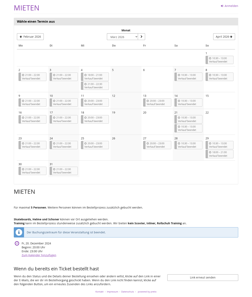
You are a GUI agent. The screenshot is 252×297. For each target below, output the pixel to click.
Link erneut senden (203, 277)
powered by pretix (147, 291)
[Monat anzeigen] (141, 36)
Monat (125, 30)
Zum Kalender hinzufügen (39, 255)
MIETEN (26, 8)
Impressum (112, 291)
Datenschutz (127, 291)
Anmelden (231, 6)
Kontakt (99, 291)
